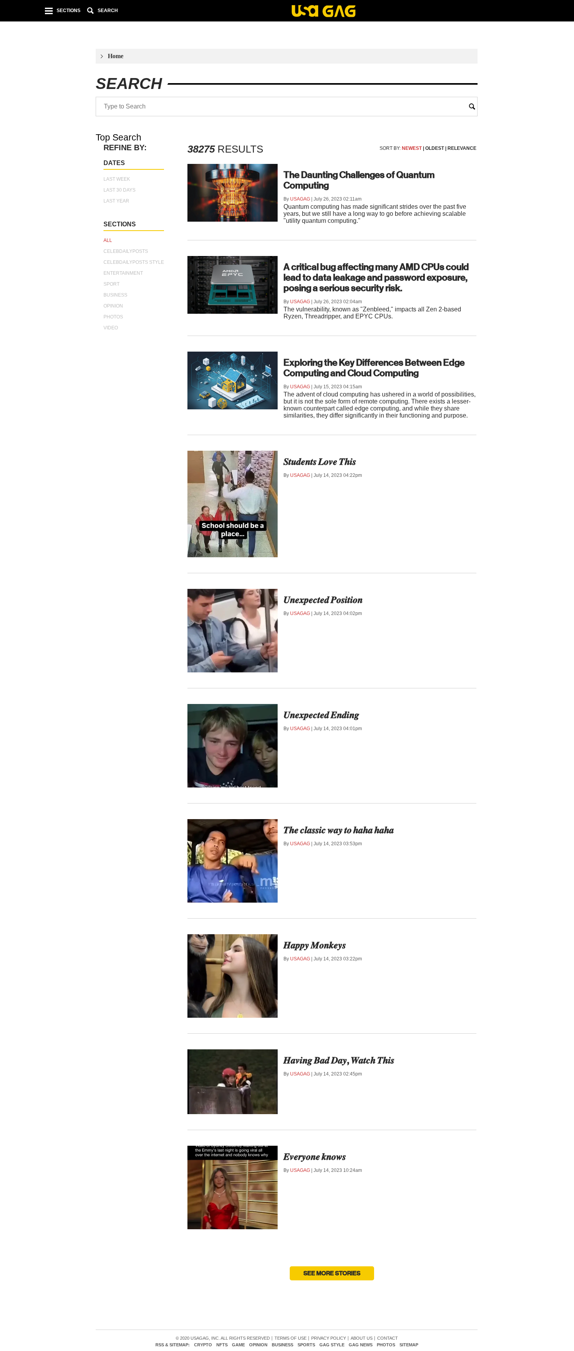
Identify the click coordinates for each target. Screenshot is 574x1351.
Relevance (461, 148)
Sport (111, 284)
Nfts (222, 1345)
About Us (362, 1338)
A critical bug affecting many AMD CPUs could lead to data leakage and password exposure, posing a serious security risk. (376, 277)
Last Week (116, 179)
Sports (306, 1345)
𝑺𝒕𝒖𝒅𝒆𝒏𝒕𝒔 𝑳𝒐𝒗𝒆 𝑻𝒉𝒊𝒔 (319, 461)
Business (115, 295)
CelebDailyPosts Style (133, 262)
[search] (472, 106)
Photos (113, 317)
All (107, 240)
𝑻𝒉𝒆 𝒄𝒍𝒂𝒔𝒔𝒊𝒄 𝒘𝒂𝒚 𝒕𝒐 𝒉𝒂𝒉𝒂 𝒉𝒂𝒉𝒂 (338, 830)
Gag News (361, 1345)
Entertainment (123, 273)
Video (110, 328)
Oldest (434, 148)
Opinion (113, 306)
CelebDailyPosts (125, 251)
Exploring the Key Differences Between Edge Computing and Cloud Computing (374, 368)
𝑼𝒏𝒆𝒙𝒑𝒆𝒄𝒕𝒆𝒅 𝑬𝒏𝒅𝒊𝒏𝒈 (321, 714)
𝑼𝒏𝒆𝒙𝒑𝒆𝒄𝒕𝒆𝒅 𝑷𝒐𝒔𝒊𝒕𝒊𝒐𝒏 (323, 599)
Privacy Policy (328, 1338)
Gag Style (331, 1345)
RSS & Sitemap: (172, 1345)
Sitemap (408, 1345)
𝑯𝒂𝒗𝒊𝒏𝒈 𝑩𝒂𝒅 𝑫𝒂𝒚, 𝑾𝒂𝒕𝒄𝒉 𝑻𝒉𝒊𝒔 (338, 1060)
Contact (387, 1338)
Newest (412, 148)
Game (238, 1345)
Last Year (116, 201)
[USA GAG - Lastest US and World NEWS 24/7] (323, 12)
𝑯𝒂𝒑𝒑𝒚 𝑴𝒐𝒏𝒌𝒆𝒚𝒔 (314, 945)
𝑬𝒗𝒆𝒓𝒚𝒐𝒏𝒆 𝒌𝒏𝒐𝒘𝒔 (314, 1156)
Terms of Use (291, 1338)
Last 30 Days (119, 190)
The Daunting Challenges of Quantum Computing (359, 180)
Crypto (203, 1345)
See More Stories (331, 1273)
